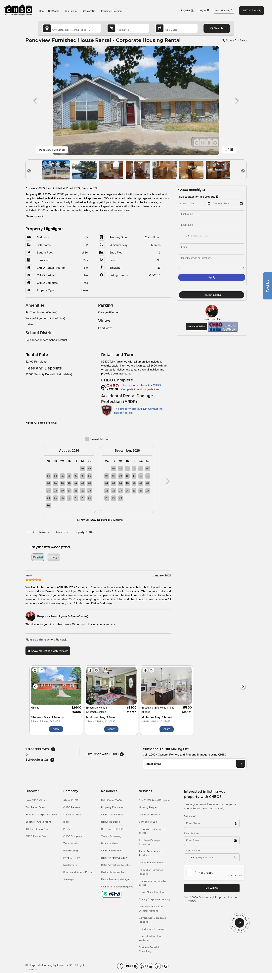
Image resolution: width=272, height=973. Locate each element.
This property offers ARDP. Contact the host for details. (138, 410)
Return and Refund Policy (77, 872)
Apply (211, 277)
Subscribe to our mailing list (166, 749)
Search (218, 28)
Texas (43, 532)
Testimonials (70, 843)
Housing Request (149, 807)
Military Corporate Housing (154, 899)
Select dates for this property (197, 196)
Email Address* (192, 833)
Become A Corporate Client (41, 814)
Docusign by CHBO (112, 829)
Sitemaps (68, 879)
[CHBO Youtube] (128, 966)
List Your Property (251, 10)
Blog (66, 821)
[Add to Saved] (41, 670)
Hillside (35, 707)
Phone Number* (193, 850)
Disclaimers (70, 865)
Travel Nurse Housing (151, 892)
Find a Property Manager (115, 879)
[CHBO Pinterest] (158, 966)
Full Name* (190, 816)
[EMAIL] (240, 764)
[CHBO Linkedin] (150, 966)
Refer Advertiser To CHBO (116, 865)
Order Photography (112, 872)
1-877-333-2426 (38, 749)
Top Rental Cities (35, 807)
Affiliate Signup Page (37, 829)
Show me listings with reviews (49, 650)
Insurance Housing (111, 11)
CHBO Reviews (71, 807)
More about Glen (196, 326)
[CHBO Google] (165, 966)
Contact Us (89, 11)
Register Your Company (114, 857)
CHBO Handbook (111, 850)
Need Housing (222, 10)
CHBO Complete (72, 836)
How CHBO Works (49, 11)
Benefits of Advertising (38, 821)
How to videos (109, 843)
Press (66, 829)
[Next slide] (242, 686)
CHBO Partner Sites (36, 836)
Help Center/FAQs (111, 800)
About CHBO (70, 800)
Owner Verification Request (117, 886)
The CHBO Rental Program (154, 800)
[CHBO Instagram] (143, 966)
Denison (60, 532)
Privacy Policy (71, 857)
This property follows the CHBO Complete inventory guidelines (141, 387)
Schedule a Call (37, 760)
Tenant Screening (111, 836)
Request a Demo (110, 821)
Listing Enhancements (151, 862)
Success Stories (72, 814)
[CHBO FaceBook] (120, 966)
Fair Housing (70, 850)
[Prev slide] (35, 686)
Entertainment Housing (152, 929)
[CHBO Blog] (135, 966)
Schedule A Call (148, 821)
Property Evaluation (112, 807)
